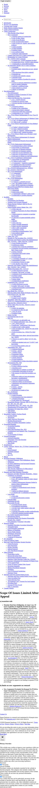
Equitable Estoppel (13, 451)
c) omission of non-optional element (22, 274)
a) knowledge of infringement (20, 159)
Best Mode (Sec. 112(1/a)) (15, 291)
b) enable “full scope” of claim (20, 286)
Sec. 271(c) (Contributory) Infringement (19, 158)
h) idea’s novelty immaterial (19, 226)
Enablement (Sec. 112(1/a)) (16, 282)
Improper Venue (12, 573)
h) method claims (16, 50)
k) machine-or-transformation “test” (21, 231)
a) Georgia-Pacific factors (19, 504)
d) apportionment (16, 486)
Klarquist (6, 13)
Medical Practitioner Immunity (17, 568)
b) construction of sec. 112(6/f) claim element (24, 62)
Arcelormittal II (12, 658)
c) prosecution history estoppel (20, 110)
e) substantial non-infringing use (20, 166)
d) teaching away (16, 289)
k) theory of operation (17, 89)
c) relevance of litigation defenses (21, 149)
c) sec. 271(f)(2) (16, 176)
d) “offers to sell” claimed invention (22, 132)
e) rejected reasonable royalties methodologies (25, 511)
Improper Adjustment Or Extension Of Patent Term (23, 561)
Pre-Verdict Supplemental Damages (18, 515)
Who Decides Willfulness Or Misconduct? (20, 468)
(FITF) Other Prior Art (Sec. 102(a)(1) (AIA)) (21, 305)
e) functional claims (17, 277)
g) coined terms (16, 255)
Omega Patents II (23, 630)
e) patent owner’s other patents (20, 327)
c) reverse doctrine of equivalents (21, 103)
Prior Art (10, 318)
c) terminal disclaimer (17, 398)
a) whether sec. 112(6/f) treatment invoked (24, 60)
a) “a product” (15, 180)
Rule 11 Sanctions (13, 586)
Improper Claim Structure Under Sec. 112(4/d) (21, 559)
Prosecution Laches (13, 554)
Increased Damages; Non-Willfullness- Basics (21, 460)
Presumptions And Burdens (16, 200)
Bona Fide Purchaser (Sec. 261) (17, 429)
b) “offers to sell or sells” (18, 161)
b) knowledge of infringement (20, 147)
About (6, 11)
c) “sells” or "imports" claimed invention (23, 130)
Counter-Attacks (9, 588)
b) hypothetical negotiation (19, 506)
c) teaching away (16, 368)
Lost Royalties (12, 499)
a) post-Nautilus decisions (19, 243)
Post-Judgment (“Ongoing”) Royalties (19, 521)
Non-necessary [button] (4, 775)
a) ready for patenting (17, 308)
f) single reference (16, 357)
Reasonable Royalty (14, 503)
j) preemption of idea (17, 229)
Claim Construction (9, 31)
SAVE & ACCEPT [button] (6, 787)
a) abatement (15, 190)
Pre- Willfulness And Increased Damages (21, 463)
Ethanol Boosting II (27, 677)
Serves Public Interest (14, 532)
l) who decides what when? (19, 264)
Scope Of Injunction (14, 535)
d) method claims (16, 313)
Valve (26, 668)
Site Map (27, 724)
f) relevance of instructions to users (21, 154)
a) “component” (16, 173)
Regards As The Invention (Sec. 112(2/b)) (20, 238)
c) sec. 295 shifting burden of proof (21, 183)
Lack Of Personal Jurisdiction (16, 571)
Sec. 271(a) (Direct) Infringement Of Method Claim (23, 118)
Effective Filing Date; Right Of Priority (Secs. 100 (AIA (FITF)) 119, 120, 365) (23, 293)
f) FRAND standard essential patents (22, 513)
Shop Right (11, 443)
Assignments (11, 427)
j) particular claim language (19, 53)
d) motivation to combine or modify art (22, 369)
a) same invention (16, 395)
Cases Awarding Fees (14, 578)
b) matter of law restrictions (19, 108)
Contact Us (3, 714)
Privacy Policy (19, 724)
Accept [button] (31, 732)
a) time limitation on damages (20, 477)
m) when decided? (16, 234)
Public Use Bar (12, 315)
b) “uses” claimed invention (19, 129)
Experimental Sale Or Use (15, 316)
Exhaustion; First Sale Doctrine (17, 439)
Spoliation (11, 569)
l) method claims (16, 388)
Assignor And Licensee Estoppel (17, 202)
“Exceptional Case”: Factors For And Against (21, 581)
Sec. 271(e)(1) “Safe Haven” (16, 170)
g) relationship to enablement (20, 281)
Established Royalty (14, 501)
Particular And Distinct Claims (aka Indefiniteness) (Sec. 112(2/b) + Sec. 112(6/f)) (23, 266)
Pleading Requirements (14, 421)
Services (6, 6)
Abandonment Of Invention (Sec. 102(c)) (20, 407)
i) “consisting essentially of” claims (21, 258)
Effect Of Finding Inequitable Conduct (19, 422)
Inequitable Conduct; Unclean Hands (15, 414)
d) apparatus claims (17, 354)
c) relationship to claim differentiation (22, 64)
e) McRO (14, 221)
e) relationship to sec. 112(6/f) (20, 113)
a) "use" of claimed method (19, 120)
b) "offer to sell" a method (19, 122)
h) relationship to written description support (24, 361)
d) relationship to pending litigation (21, 195)
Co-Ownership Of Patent (15, 434)
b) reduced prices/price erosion (20, 498)
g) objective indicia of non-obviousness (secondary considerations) (23, 377)
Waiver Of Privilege (14, 467)
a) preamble (14, 67)
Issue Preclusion (12, 545)
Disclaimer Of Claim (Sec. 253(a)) (18, 409)
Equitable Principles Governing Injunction (20, 525)
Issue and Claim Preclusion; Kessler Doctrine (17, 542)
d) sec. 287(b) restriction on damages (22, 185)
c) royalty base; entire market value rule (23, 508)
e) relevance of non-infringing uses (21, 152)
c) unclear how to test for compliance (22, 246)
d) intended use (15, 74)
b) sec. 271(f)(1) (16, 175)
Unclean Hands (12, 416)
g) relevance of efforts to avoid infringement (24, 156)
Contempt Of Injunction (15, 537)
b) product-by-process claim (19, 101)
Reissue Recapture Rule (15, 556)
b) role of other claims (17, 38)
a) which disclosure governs (19, 270)
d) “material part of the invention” (21, 164)
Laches (10, 448)
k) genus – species (16, 386)
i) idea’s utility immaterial (18, 228)
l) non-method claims (17, 233)
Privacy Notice (9, 724)
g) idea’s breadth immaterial (19, 224)
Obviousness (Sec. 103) (15, 363)
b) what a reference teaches (19, 366)
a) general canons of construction (21, 36)
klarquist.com (11, 719)
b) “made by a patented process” (21, 182)
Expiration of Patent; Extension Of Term (20, 94)
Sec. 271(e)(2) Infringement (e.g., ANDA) (20, 168)
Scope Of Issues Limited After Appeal (19, 564)
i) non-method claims (17, 52)
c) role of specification (18, 40)
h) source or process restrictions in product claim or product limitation (24, 83)
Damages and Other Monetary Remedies (16, 472)
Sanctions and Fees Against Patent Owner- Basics (22, 576)
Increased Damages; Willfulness (13, 458)
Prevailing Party (12, 583)
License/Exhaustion (10, 436)
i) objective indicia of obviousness (21, 381)
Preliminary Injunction (14, 533)
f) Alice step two (16, 223)
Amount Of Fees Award (15, 585)
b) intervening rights (17, 192)
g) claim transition (16, 48)
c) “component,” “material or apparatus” (23, 163)
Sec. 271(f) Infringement (15, 171)
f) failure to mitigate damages (20, 491)
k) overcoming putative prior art (20, 345)
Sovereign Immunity (14, 566)
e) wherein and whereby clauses (20, 76)
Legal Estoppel (12, 450)
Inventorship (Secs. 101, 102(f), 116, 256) (20, 405)
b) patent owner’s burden (18, 298)
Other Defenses (8, 552)
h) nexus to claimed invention (20, 380)
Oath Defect (11, 410)
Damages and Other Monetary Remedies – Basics (22, 474)
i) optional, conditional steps (19, 86)
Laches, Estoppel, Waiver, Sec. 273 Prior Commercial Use (21, 446)
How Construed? (13, 35)
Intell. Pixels (29, 622)
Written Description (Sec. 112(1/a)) (18, 269)
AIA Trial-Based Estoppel (15, 550)
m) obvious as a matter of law (20, 390)
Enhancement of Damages (15, 470)
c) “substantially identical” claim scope (22, 193)
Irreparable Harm (13, 527)
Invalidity (6, 197)
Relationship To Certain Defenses (18, 57)
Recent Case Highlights (11, 24)
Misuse (6, 457)
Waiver (10, 453)
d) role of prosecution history (20, 41)
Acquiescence (8, 445)
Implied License (12, 441)
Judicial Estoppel (13, 549)
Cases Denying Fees (14, 580)
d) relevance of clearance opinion (21, 151)
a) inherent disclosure (17, 349)
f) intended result (16, 77)
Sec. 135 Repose (13, 392)
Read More (3, 734)
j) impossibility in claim (18, 260)
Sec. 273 (10, 455)
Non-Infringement (9, 91)
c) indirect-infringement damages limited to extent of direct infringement (24, 483)
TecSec (32, 617)
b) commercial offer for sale (19, 310)
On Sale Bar (11, 306)
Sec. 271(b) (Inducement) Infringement (19, 144)
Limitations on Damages (15, 475)
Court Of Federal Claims (11, 540)
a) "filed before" (16, 296)
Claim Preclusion (13, 544)
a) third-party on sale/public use (20, 320)
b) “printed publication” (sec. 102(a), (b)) (23, 322)
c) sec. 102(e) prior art (18, 323)
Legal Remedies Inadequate (16, 528)
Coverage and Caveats (10, 26)
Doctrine (13, 547)
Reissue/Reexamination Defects (17, 557)
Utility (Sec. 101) (13, 236)
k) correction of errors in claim (20, 262)
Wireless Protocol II (15, 706)
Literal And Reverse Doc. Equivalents (19, 98)
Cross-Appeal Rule (13, 562)
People (6, 4)
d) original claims (16, 275)
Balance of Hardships (14, 530)
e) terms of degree (16, 252)
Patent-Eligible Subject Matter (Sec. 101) (20, 207)
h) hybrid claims (16, 257)
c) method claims (16, 352)
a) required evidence (17, 106)
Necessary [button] (3, 763)
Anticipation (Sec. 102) (14, 347)
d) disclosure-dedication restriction (21, 111)
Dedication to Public (14, 96)
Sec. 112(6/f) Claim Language (17, 59)
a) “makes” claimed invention (20, 127)
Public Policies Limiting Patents (13, 28)
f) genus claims (15, 279)
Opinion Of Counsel (14, 465)
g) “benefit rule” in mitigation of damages (23, 492)
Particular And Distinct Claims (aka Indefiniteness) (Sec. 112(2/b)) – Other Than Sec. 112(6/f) (23, 240)
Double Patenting (13, 393)
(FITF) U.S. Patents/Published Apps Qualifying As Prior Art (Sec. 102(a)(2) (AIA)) (23, 302)
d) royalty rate (15, 509)
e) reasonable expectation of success (22, 371)
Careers (6, 8)
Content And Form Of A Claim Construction (21, 55)
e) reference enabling (17, 356)
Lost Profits (11, 494)
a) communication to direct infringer (22, 146)
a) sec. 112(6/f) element (18, 100)
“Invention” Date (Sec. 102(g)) (17, 299)
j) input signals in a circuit (19, 88)
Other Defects (12, 412)
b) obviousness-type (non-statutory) (21, 397)
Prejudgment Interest (14, 516)
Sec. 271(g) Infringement (15, 178)
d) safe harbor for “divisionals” (20, 400)
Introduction (7, 23)
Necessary (5, 765)
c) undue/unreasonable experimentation (23, 287)
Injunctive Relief (9, 523)
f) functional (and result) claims (20, 253)
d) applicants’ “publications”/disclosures (23, 325)
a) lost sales (14, 496)
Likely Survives (16, 419)
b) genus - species (16, 351)
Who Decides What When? (16, 33)
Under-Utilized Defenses (11, 29)
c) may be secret (16, 311)
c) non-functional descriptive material (22, 72)
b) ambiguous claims (17, 245)
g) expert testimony (17, 359)
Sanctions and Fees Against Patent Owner (16, 574)
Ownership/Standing (10, 424)
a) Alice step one (16, 209)
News (5, 9)
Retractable (7, 639)
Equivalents (11, 105)
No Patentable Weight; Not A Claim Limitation (21, 65)
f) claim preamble (16, 47)
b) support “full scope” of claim (20, 272)
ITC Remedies (8, 539)
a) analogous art (16, 364)
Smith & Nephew (28, 647)
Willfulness (11, 462)
